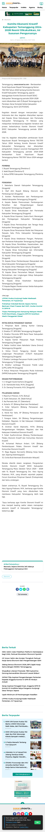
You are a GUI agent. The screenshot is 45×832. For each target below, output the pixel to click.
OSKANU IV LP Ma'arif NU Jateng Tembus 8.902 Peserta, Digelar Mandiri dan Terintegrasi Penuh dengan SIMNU (16, 754)
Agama (32, 7)
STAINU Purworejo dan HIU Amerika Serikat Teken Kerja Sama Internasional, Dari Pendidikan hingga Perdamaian (16, 765)
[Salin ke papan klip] (27, 589)
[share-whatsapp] (24, 589)
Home (4, 7)
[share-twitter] (20, 589)
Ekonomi (7, 576)
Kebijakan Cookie (11, 822)
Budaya (40, 7)
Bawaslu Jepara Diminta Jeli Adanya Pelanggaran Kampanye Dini (19, 568)
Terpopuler (13, 7)
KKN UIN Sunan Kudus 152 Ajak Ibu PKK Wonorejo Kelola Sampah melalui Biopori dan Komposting (16, 734)
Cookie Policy (24, 827)
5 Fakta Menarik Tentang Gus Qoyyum (15, 743)
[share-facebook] (17, 589)
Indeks (23, 7)
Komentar (23, 594)
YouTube (32, 817)
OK (37, 822)
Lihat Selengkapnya (22, 774)
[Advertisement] (22, 13)
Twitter (27, 817)
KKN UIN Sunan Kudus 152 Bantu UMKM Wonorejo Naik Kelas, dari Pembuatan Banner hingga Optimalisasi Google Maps (17, 724)
